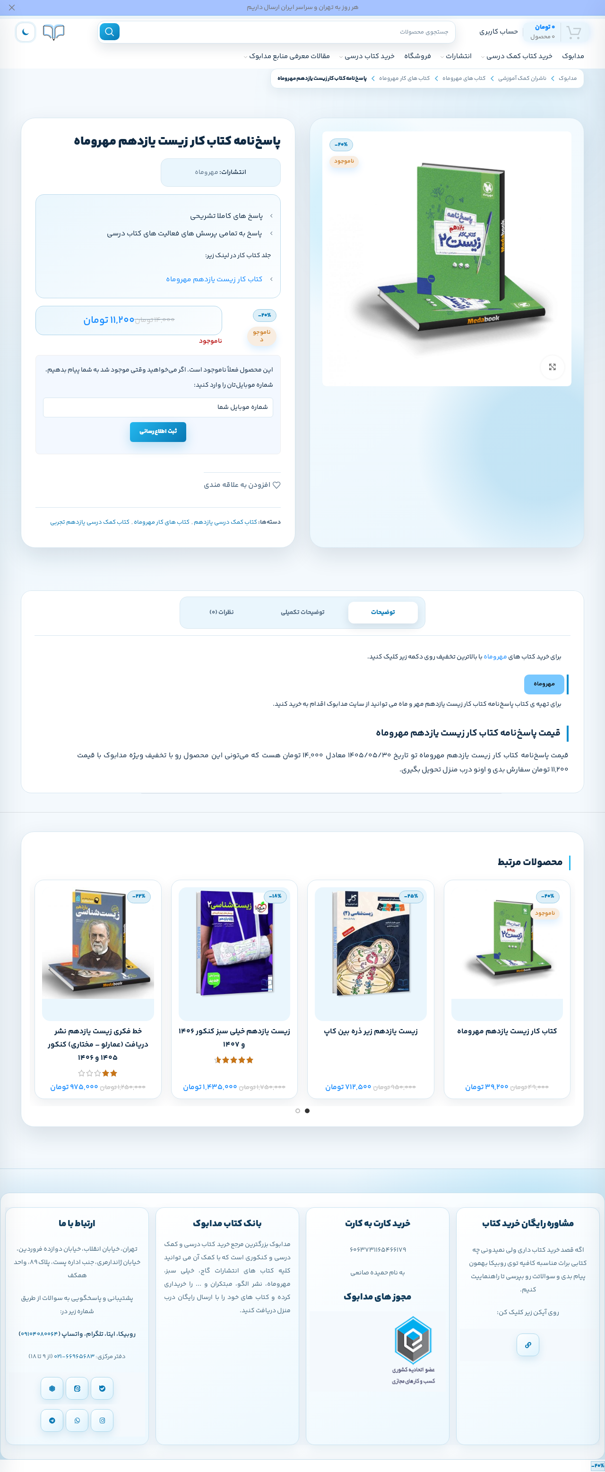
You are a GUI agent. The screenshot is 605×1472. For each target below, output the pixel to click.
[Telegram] (52, 1420)
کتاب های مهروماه (464, 78)
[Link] (528, 1344)
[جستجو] (110, 31)
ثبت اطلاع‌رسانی (158, 431)
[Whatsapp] (77, 1420)
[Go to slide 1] (307, 1110)
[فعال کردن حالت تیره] (25, 32)
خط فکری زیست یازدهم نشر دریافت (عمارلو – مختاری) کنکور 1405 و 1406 (98, 1045)
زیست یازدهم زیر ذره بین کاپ (371, 1032)
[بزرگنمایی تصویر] (552, 367)
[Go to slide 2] (297, 1110)
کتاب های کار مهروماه (404, 78)
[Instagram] (102, 1420)
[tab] (383, 612)
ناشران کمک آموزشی (522, 78)
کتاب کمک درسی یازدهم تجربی (90, 522)
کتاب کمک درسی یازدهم (225, 522)
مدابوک (568, 78)
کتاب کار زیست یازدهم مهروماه (507, 1032)
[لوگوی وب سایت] (53, 32)
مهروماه (495, 657)
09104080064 (39, 1334)
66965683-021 (74, 1356)
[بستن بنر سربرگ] (12, 7)
